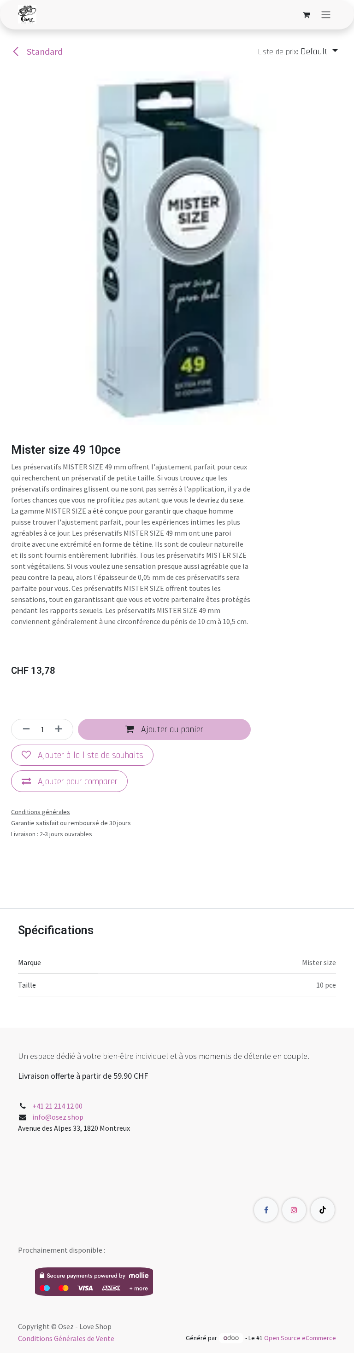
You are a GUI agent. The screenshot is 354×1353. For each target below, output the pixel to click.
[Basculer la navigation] (326, 15)
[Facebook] (266, 1210)
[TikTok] (323, 1210)
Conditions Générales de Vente (66, 1338)
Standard (44, 51)
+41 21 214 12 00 (57, 1105)
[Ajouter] (61, 729)
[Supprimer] (23, 729)
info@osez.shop (57, 1117)
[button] (298, 51)
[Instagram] (294, 1210)
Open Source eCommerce (300, 1338)
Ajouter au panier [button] (171, 729)
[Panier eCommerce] (306, 14)
